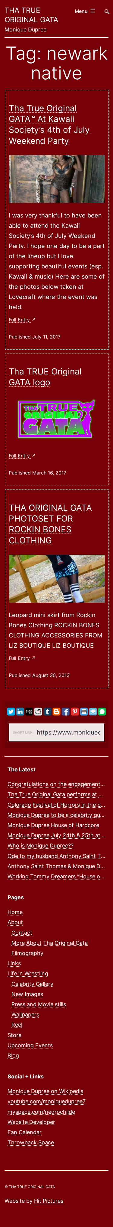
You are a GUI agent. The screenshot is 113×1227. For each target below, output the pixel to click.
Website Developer (31, 1122)
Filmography (27, 953)
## (106, 8)
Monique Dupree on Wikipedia (45, 1091)
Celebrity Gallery (32, 984)
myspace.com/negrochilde (41, 1112)
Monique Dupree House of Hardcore (53, 825)
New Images (27, 994)
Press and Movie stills (38, 1004)
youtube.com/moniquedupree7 (47, 1101)
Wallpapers (25, 1014)
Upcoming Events (30, 1045)
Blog (13, 1055)
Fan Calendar (25, 1132)
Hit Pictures (48, 1201)
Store (14, 1035)
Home (15, 912)
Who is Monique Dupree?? (41, 845)
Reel (16, 1025)
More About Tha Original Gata (49, 943)
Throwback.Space (31, 1142)
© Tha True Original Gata (30, 1186)
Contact (21, 933)
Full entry (20, 320)
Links (14, 963)
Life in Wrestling (28, 973)
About (15, 922)
